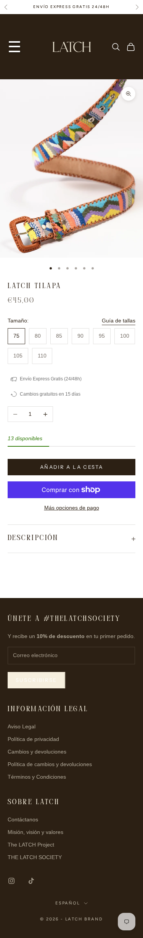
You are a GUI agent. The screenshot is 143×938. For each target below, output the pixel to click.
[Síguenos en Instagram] (11, 881)
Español (67, 903)
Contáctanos (23, 819)
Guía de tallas (118, 320)
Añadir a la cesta (71, 467)
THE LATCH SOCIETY (35, 857)
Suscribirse (36, 680)
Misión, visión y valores (35, 832)
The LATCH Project (31, 845)
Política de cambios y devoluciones (50, 764)
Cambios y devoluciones (37, 752)
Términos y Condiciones (37, 777)
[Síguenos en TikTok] (31, 881)
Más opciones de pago (71, 508)
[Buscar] (116, 46)
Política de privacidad (33, 739)
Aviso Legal (21, 726)
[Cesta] (130, 46)
